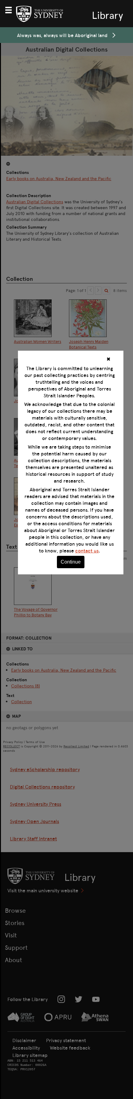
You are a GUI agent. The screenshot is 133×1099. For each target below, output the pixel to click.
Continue (71, 561)
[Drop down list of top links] (11, 9)
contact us (87, 550)
